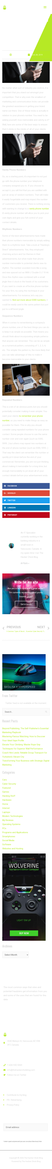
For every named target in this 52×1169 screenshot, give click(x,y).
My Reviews (7, 820)
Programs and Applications (15, 832)
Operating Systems (11, 824)
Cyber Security (9, 784)
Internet (6, 808)
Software (6, 844)
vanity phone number (39, 208)
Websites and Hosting (12, 848)
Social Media (8, 840)
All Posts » (25, 563)
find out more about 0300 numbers (28, 300)
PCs (4, 828)
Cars (4, 779)
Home (5, 804)
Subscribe (26, 1137)
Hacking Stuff (8, 796)
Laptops (6, 812)
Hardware (6, 800)
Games (5, 792)
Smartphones (8, 836)
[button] (12, 1010)
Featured (6, 788)
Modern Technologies (12, 816)
